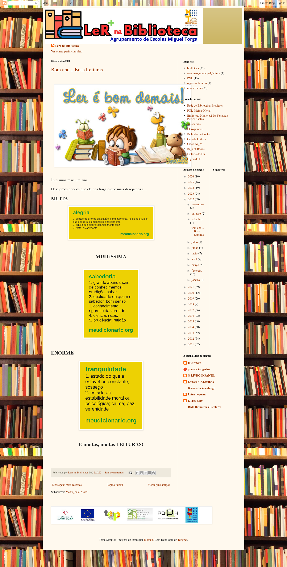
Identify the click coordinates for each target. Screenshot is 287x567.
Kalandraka (194, 124)
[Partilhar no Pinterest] (153, 473)
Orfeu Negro (194, 144)
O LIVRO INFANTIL (201, 375)
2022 (191, 199)
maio (195, 253)
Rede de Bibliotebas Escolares (205, 105)
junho (195, 248)
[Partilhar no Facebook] (149, 473)
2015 (191, 321)
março (196, 265)
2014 (191, 327)
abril (195, 259)
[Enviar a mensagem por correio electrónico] (130, 472)
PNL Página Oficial (199, 110)
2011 (191, 344)
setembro (197, 219)
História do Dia (196, 154)
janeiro (196, 280)
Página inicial (115, 485)
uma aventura (195, 88)
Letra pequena (197, 394)
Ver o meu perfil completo (66, 51)
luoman (148, 540)
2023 (191, 194)
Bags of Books (195, 149)
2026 (191, 176)
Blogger (182, 540)
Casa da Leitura (196, 139)
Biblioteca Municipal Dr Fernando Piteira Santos (207, 117)
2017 (191, 310)
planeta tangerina (199, 369)
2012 (191, 338)
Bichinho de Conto (198, 134)
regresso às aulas (197, 83)
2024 (191, 188)
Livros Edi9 (195, 400)
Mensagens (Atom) (77, 492)
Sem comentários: (115, 472)
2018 (191, 304)
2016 (191, 316)
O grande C (194, 159)
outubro (197, 213)
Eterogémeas (194, 129)
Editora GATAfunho (201, 381)
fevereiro (197, 270)
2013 (191, 333)
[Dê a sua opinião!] (142, 473)
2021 (191, 287)
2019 (191, 298)
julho (195, 242)
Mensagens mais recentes (67, 485)
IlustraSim (194, 363)
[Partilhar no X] (146, 473)
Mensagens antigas (159, 485)
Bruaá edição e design (201, 388)
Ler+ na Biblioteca (67, 46)
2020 (191, 293)
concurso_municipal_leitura (203, 73)
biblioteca (193, 68)
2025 (191, 182)
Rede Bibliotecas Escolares (204, 407)
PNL (190, 78)
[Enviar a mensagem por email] (138, 473)
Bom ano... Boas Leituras (77, 69)
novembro (198, 204)
